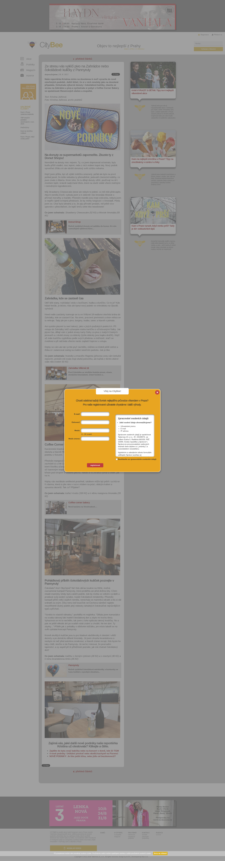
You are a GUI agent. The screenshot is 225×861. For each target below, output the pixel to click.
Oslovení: (76, 422)
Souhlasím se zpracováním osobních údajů (137, 459)
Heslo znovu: (74, 439)
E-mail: (77, 414)
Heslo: (77, 430)
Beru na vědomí (160, 853)
